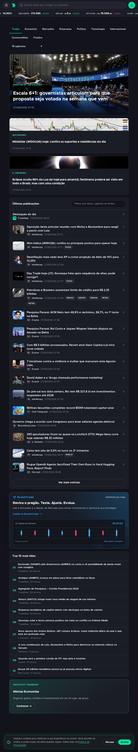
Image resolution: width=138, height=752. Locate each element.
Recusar (110, 742)
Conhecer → (24, 706)
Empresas (65, 29)
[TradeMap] (13, 5)
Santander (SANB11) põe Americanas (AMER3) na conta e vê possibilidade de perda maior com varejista (69, 566)
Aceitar (124, 742)
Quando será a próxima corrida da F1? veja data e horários (52, 659)
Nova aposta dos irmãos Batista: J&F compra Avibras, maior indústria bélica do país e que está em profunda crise (70, 633)
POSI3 (68, 247)
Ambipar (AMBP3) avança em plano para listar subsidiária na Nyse (56, 578)
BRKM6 (93, 298)
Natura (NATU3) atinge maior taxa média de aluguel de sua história (57, 599)
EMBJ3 (69, 455)
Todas (15, 29)
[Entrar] (131, 5)
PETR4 (31, 303)
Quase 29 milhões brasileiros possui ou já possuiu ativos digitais (54, 669)
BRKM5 (82, 298)
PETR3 (105, 298)
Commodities (20, 37)
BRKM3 (70, 298)
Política (81, 29)
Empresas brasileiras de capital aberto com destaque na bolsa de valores (60, 610)
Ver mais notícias (69, 482)
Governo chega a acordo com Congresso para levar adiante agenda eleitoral (63, 421)
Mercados (48, 29)
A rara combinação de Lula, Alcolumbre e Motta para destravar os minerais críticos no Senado (67, 646)
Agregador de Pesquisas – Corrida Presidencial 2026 (48, 589)
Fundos (37, 37)
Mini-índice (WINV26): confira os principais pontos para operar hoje (72, 243)
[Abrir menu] (6, 5)
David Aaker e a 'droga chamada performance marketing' (65, 377)
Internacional (118, 29)
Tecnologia (98, 29)
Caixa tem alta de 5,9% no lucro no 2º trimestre (58, 450)
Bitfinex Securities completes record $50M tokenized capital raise (70, 408)
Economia (31, 29)
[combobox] (74, 5)
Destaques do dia (24, 214)
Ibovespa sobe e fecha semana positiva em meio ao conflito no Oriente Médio (63, 620)
